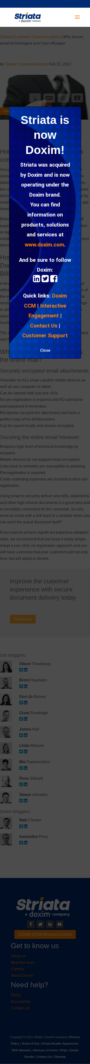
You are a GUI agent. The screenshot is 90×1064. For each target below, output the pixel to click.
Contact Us (43, 325)
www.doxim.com (44, 244)
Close (45, 350)
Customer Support (45, 335)
